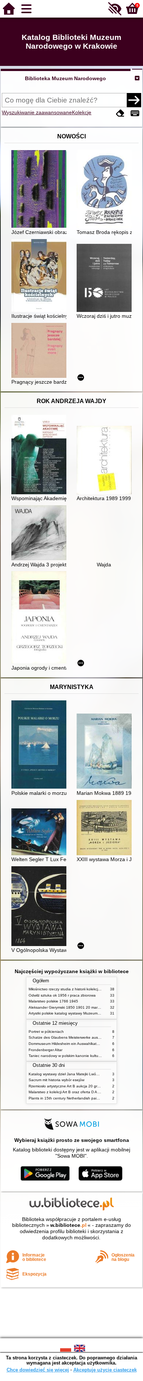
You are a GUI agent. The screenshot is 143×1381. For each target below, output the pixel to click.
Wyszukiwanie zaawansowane (37, 112)
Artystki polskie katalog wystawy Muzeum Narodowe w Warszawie (84, 1013)
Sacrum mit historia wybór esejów (56, 1080)
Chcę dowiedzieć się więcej (38, 1370)
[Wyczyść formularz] (120, 113)
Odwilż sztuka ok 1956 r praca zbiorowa (62, 995)
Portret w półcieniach (46, 1032)
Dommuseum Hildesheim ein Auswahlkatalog (66, 1044)
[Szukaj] (134, 100)
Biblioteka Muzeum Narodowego (65, 78)
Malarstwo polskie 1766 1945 (53, 1001)
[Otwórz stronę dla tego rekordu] (40, 189)
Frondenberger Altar (45, 1050)
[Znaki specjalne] (135, 113)
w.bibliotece (68, 1225)
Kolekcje (81, 112)
